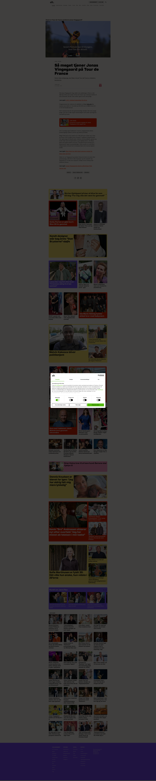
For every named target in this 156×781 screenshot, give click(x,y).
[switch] (71, 400)
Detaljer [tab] (71, 379)
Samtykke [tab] (57, 379)
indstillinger (100, 389)
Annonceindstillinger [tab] (84, 379)
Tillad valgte (78, 404)
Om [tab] (98, 379)
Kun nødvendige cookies (60, 404)
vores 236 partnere (58, 385)
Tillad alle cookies (95, 404)
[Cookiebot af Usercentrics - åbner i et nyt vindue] (98, 375)
